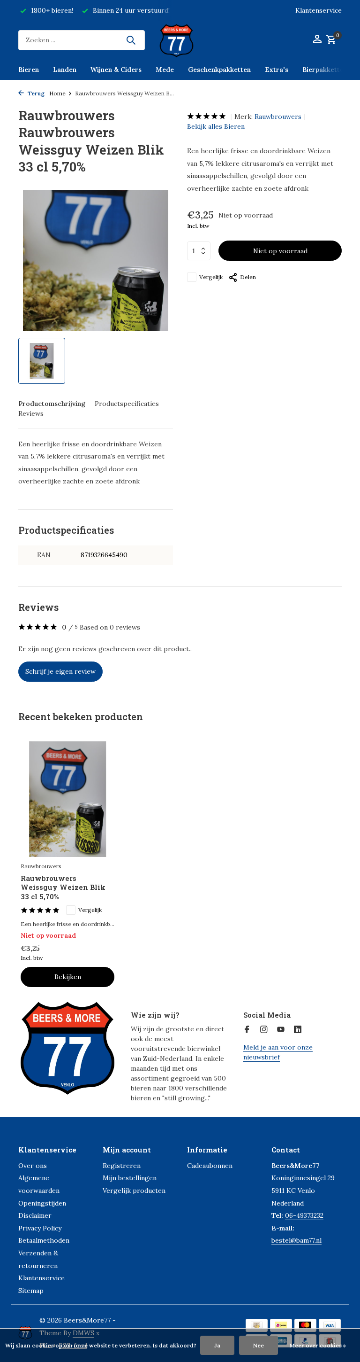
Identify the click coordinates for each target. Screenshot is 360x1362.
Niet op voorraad (280, 251)
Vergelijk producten (134, 1190)
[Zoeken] (131, 40)
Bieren (28, 69)
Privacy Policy (39, 1228)
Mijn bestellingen (130, 1178)
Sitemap (31, 1290)
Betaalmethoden (43, 1240)
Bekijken (67, 977)
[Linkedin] (297, 1029)
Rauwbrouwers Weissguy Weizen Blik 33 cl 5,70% (63, 887)
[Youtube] (281, 1029)
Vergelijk (211, 276)
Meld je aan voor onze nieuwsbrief (278, 1052)
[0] (330, 40)
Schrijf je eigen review (60, 671)
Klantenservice (318, 10)
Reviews (31, 413)
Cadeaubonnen (209, 1165)
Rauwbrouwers (278, 116)
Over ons (32, 1165)
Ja (217, 1345)
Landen (64, 69)
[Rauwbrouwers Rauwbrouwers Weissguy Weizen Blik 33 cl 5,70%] (67, 799)
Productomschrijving (51, 403)
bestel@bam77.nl (296, 1240)
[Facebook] (247, 1029)
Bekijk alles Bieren (216, 126)
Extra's (276, 69)
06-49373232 (304, 1215)
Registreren (122, 1165)
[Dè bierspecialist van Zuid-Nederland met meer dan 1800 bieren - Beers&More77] (180, 40)
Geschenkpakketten (219, 69)
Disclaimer (35, 1215)
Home (57, 93)
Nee (258, 1345)
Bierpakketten (324, 69)
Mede (165, 69)
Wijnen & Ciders (116, 69)
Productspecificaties (127, 403)
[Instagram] (264, 1029)
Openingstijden (42, 1203)
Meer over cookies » (318, 1345)
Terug (35, 93)
